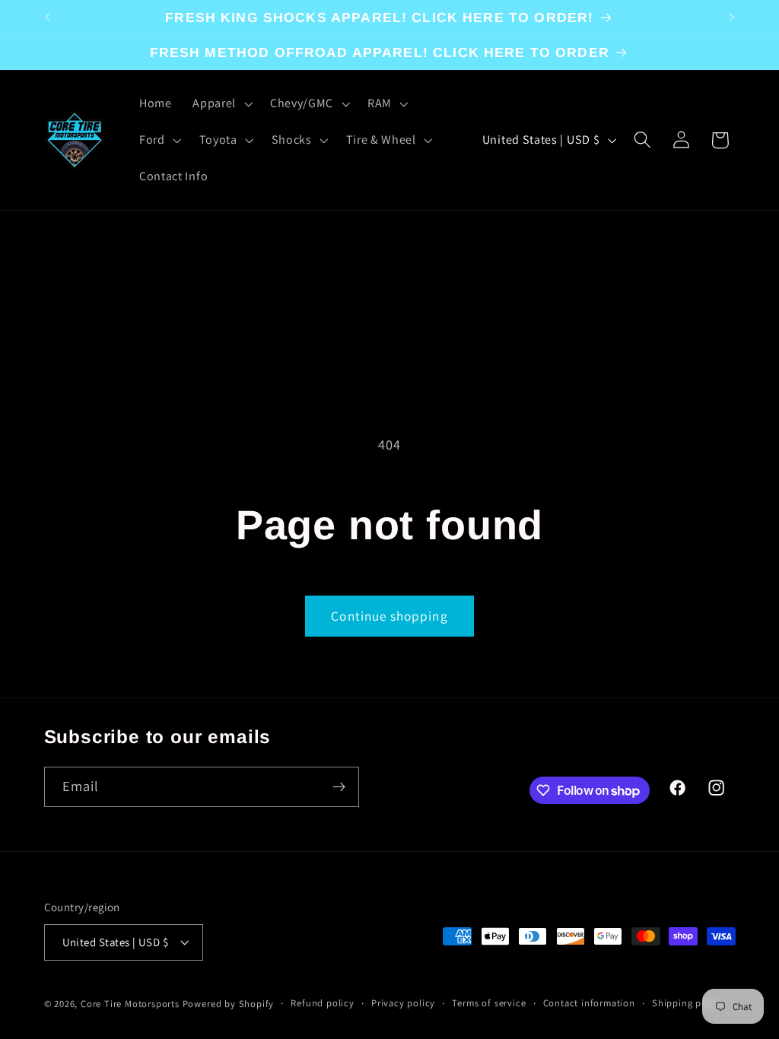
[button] (220, 103)
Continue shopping (389, 615)
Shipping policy (687, 1002)
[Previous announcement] (47, 17)
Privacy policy (403, 1002)
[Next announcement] (732, 17)
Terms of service (489, 1002)
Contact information (589, 1002)
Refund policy (322, 1002)
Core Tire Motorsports (130, 1003)
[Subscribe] (339, 787)
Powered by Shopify (229, 1003)
